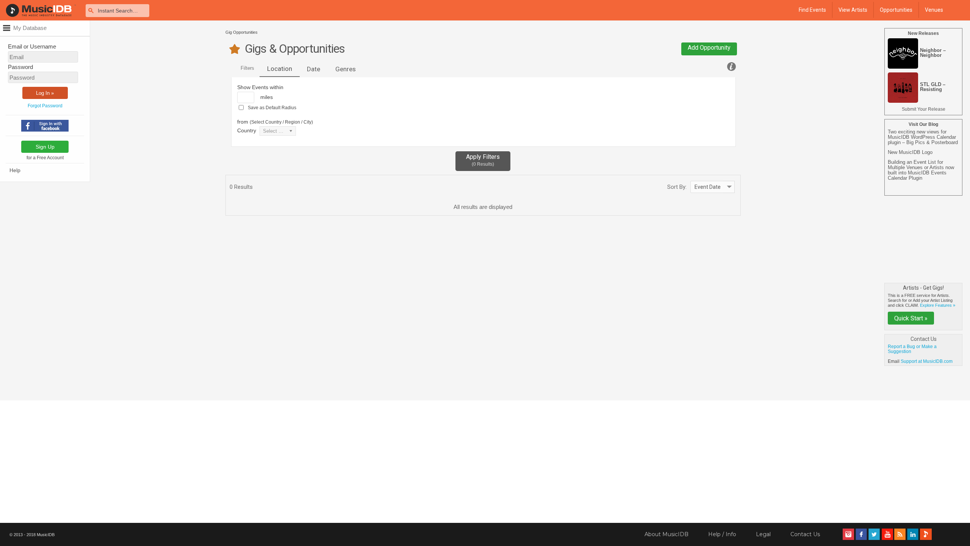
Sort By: (677, 187)
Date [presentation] (313, 69)
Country (246, 130)
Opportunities (896, 10)
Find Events (812, 10)
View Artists (853, 10)
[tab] (280, 69)
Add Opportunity (709, 47)
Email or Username (32, 46)
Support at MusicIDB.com (927, 361)
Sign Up (45, 147)
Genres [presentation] (345, 69)
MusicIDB (46, 534)
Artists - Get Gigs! (923, 288)
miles (266, 97)
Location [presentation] (279, 68)
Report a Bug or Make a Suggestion (912, 349)
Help (14, 170)
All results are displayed (483, 207)
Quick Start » (911, 318)
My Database (30, 28)
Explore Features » (937, 305)
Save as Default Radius (272, 107)
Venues (934, 10)
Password (20, 67)
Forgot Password (45, 105)
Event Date (708, 187)
